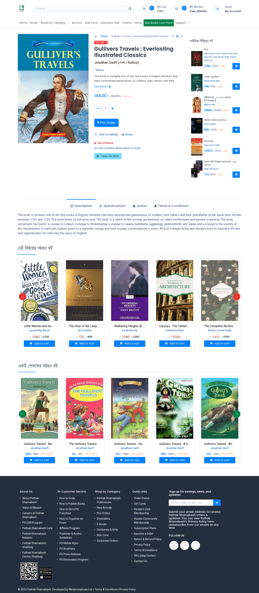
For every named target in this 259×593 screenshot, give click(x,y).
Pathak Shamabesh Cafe (37, 528)
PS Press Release (70, 554)
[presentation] (22, 296)
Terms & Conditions (145, 550)
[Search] (130, 9)
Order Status (141, 498)
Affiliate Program (70, 528)
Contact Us (140, 561)
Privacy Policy (142, 544)
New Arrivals (104, 507)
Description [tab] (83, 206)
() (116, 62)
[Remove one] (98, 108)
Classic (100, 69)
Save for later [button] (109, 156)
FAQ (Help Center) (144, 555)
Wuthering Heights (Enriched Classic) (129, 326)
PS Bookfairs (67, 548)
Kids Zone (103, 535)
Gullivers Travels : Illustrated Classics (129, 444)
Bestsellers (103, 518)
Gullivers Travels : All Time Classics (219, 444)
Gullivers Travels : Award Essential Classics (39, 444)
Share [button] (129, 134)
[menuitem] (23, 22)
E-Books (102, 524)
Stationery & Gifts (107, 529)
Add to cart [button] (41, 343)
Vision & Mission (32, 507)
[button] (236, 66)
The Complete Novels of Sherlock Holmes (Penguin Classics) (219, 326)
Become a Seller (144, 533)
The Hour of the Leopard (84, 326)
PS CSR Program (32, 522)
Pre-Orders (103, 513)
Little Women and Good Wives (39, 326)
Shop (104, 36)
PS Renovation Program (74, 559)
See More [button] (101, 86)
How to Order (67, 498)
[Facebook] (173, 545)
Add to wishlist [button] (108, 134)
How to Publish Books (72, 503)
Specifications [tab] (114, 206)
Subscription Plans (145, 528)
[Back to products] (177, 36)
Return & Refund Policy (148, 539)
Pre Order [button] (107, 122)
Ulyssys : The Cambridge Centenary (174, 326)
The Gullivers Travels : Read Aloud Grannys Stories (84, 444)
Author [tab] (141, 206)
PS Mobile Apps (69, 543)
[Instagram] (195, 545)
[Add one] (112, 108)
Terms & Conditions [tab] (173, 206)
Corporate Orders (107, 540)
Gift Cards (140, 503)
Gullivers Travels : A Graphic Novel (174, 444)
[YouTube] (184, 545)
